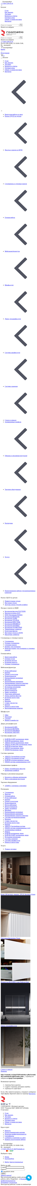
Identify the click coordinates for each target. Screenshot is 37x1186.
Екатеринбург (9, 1158)
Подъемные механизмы (13, 687)
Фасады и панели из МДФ (13, 150)
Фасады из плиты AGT (12, 613)
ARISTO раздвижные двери (14, 748)
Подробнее (4, 1182)
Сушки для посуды (11, 703)
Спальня (7, 718)
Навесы (7, 699)
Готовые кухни (10, 659)
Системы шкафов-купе (12, 352)
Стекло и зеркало (10, 420)
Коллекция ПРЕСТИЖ (12, 622)
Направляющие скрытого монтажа (16, 683)
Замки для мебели (11, 692)
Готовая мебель (10, 217)
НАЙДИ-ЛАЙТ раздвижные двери (17, 739)
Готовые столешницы (12, 643)
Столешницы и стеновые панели (16, 184)
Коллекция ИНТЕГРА (12, 617)
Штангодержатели (11, 690)
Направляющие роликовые (14, 678)
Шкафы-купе (9, 285)
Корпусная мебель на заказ (14, 114)
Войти (3, 49)
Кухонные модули (11, 660)
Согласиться (13, 1182)
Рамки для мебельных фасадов (15, 768)
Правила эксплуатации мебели (15, 1139)
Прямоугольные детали (12, 601)
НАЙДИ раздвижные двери (14, 741)
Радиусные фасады (11, 631)
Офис (6, 715)
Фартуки (8, 794)
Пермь (7, 1157)
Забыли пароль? (6, 1175)
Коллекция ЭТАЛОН (12, 620)
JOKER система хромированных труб (17, 762)
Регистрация (5, 53)
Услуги (7, 557)
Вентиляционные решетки (14, 708)
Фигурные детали (11, 603)
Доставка (8, 64)
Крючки (7, 672)
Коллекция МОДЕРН (12, 729)
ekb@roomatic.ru (19, 1149)
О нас (7, 61)
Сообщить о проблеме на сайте (15, 1138)
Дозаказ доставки (10, 849)
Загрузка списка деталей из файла (16, 604)
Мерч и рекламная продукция (15, 779)
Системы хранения (11, 386)
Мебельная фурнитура (12, 251)
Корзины (8, 701)
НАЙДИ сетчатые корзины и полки (17, 760)
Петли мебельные (11, 688)
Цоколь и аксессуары (12, 706)
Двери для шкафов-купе (13, 319)
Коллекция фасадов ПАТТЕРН (15, 611)
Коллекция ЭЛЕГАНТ (12, 732)
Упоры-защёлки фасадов (13, 696)
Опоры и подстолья (11, 674)
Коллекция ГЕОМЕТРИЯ (13, 627)
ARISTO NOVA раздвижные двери (16, 743)
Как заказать (9, 62)
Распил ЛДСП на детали (13, 116)
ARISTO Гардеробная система (15, 756)
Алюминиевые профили (13, 422)
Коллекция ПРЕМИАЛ (12, 624)
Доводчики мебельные (12, 694)
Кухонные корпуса (11, 662)
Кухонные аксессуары (12, 697)
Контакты (8, 71)
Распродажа (9, 523)
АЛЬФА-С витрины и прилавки (15, 786)
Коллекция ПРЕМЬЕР (12, 730)
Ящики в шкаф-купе (11, 720)
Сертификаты (9, 1136)
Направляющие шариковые (14, 681)
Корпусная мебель (11, 657)
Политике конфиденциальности (14, 1180)
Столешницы (9, 641)
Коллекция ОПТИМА (12, 625)
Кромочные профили (12, 770)
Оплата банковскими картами (15, 1132)
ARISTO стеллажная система (14, 758)
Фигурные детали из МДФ (14, 633)
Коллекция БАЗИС (11, 727)
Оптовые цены (10, 68)
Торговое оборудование (13, 489)
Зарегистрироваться (16, 1162)
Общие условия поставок (13, 70)
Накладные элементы (12, 634)
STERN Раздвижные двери (14, 750)
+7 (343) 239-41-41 (7, 3)
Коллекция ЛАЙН (11, 618)
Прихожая (8, 717)
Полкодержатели (10, 676)
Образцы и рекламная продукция (16, 456)
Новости (8, 1130)
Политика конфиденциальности (15, 1134)
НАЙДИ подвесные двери (14, 746)
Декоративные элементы (13, 629)
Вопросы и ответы (11, 66)
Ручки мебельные (11, 671)
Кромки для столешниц (13, 646)
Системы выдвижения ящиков (15, 685)
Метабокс (8, 680)
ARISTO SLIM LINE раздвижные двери (18, 744)
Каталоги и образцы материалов (16, 777)
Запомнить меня (8, 1171)
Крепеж (7, 704)
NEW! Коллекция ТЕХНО (13, 615)
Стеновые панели (11, 645)
